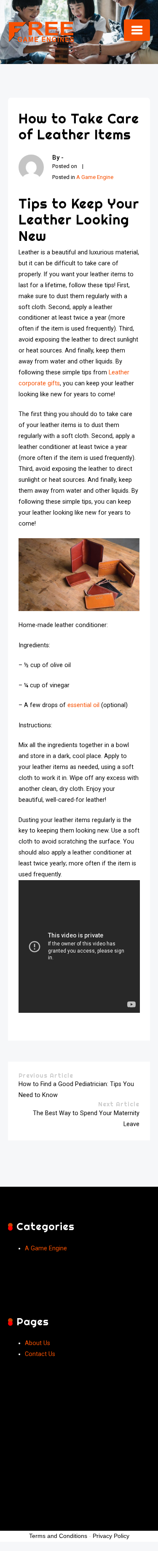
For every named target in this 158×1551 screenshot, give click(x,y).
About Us (37, 1343)
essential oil (83, 705)
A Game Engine (94, 177)
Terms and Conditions (58, 1535)
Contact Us (40, 1354)
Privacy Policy (111, 1535)
